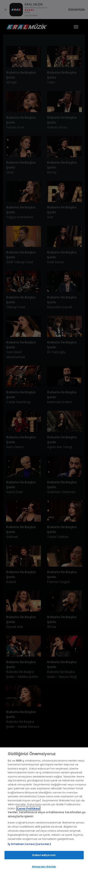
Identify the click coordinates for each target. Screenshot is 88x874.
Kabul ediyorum (44, 855)
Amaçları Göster (44, 866)
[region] (44, 810)
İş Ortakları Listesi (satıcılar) (29, 844)
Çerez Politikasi (28, 808)
